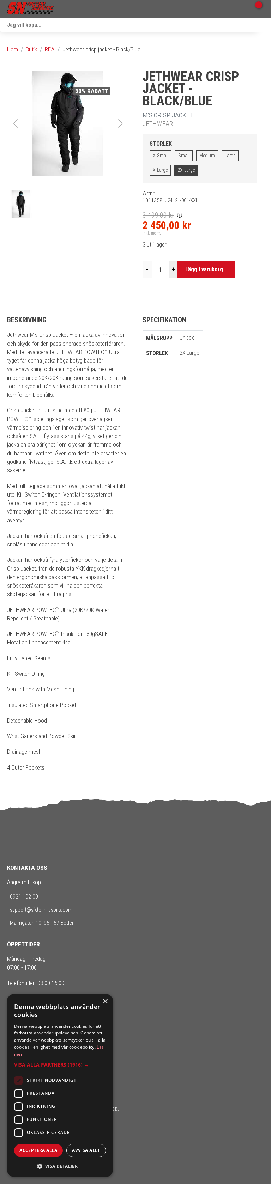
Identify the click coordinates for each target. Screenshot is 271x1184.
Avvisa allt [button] (86, 1150)
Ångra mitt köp (24, 882)
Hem (12, 49)
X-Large (160, 170)
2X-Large (186, 170)
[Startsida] (30, 9)
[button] (67, 123)
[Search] (264, 25)
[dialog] (60, 1085)
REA (50, 49)
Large (230, 155)
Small (183, 155)
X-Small (160, 155)
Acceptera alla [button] (38, 1150)
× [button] (105, 1001)
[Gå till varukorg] (256, 9)
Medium (207, 155)
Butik (31, 49)
